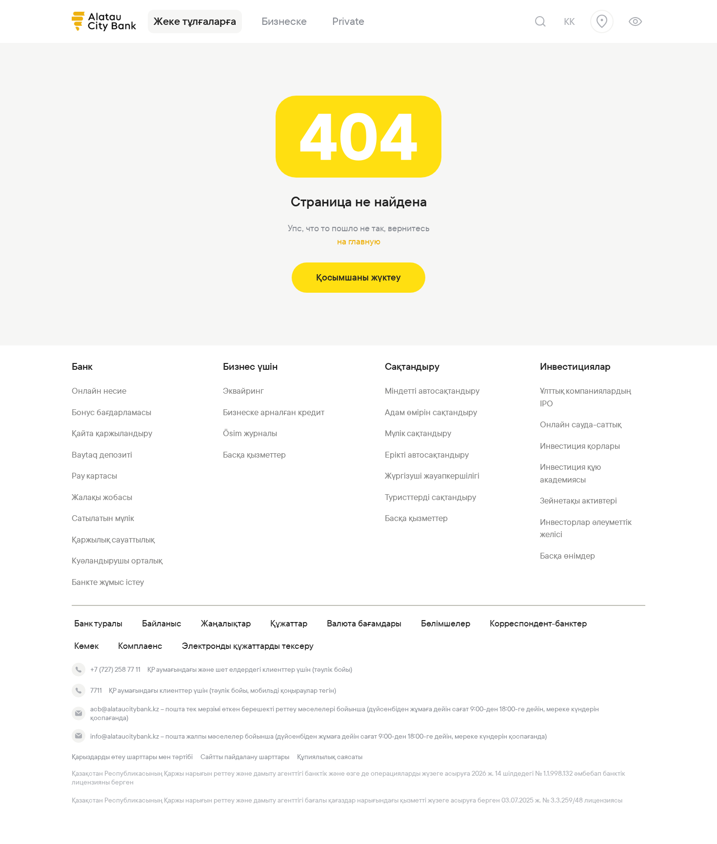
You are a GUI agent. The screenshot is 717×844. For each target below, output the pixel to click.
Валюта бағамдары (364, 623)
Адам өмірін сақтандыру (431, 412)
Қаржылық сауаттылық (113, 539)
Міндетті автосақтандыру (432, 390)
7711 (96, 690)
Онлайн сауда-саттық (580, 424)
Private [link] (348, 21)
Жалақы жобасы (102, 497)
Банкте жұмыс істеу (108, 582)
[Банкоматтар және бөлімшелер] (602, 21)
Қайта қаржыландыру (112, 433)
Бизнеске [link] (284, 21)
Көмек (86, 645)
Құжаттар (288, 623)
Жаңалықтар (226, 623)
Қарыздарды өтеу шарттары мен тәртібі (132, 756)
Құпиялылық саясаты (329, 756)
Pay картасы (94, 475)
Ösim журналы (250, 433)
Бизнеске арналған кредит (273, 412)
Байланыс (161, 623)
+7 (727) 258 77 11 (115, 669)
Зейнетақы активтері (578, 500)
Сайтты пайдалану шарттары (244, 756)
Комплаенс (140, 645)
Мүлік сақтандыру (418, 433)
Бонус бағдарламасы (111, 412)
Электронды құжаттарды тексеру (248, 645)
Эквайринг (243, 390)
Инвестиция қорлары (580, 446)
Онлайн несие (99, 390)
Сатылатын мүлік (103, 518)
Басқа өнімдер (567, 555)
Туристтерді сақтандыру (430, 497)
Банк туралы (98, 623)
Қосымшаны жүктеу (358, 277)
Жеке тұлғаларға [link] (195, 21)
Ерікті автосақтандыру (427, 454)
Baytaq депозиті (102, 454)
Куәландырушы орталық (117, 560)
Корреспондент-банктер (538, 623)
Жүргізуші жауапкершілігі (432, 475)
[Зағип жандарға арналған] (635, 21)
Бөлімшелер (445, 623)
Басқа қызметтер (254, 454)
